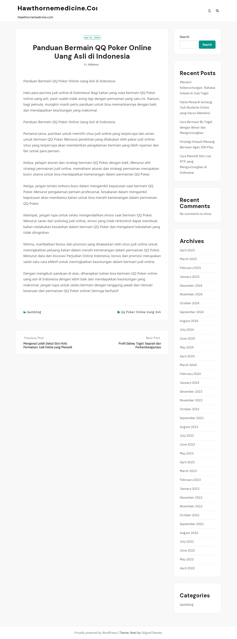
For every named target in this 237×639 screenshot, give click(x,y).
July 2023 (187, 436)
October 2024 (189, 303)
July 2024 (187, 330)
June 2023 (187, 444)
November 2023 (191, 400)
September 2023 (192, 418)
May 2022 (187, 559)
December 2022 (191, 497)
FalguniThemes (151, 633)
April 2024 (187, 356)
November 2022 (191, 506)
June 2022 (187, 550)
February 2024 (190, 374)
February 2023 (190, 480)
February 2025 (190, 268)
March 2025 (188, 259)
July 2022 (187, 541)
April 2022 (187, 568)
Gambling (34, 312)
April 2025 (187, 250)
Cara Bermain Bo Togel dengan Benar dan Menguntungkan (196, 127)
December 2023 (191, 392)
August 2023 (189, 427)
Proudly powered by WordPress (95, 633)
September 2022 (192, 524)
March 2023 (188, 471)
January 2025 (189, 277)
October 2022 (189, 515)
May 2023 (187, 453)
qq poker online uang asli (141, 312)
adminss (93, 64)
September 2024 (192, 312)
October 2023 (189, 409)
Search (184, 37)
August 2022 (189, 533)
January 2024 (189, 383)
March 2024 (188, 365)
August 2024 (189, 321)
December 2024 (191, 286)
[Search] (217, 10)
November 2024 (191, 294)
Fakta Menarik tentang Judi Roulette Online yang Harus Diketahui (196, 107)
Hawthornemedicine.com (60, 8)
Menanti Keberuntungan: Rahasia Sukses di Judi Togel (197, 87)
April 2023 (187, 462)
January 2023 (189, 489)
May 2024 (187, 347)
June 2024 (187, 338)
